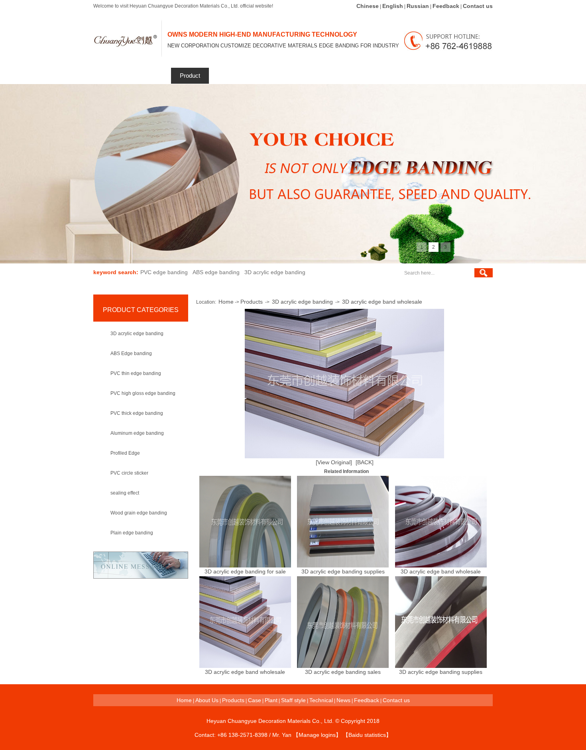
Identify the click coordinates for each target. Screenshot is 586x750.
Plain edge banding (131, 533)
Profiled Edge (125, 453)
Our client (229, 75)
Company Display (273, 75)
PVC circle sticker (129, 473)
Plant (271, 700)
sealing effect (124, 493)
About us (151, 75)
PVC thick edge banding (136, 413)
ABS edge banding (216, 272)
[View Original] (334, 462)
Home (113, 75)
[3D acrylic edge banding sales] (343, 666)
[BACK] (365, 462)
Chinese (367, 6)
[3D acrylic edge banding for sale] (245, 565)
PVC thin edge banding (135, 373)
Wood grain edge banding (138, 513)
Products (251, 301)
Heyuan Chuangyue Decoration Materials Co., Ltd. (270, 721)
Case (254, 700)
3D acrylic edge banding (274, 272)
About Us (206, 700)
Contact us (478, 6)
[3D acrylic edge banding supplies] (343, 565)
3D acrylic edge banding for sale (245, 571)
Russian (418, 6)
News (394, 75)
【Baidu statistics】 (367, 735)
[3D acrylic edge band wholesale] (441, 565)
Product (190, 75)
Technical (356, 75)
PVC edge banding (164, 272)
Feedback (446, 6)
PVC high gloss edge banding (142, 393)
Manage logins (317, 735)
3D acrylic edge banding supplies (343, 571)
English (392, 6)
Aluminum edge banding (137, 433)
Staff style (317, 75)
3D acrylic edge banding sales (343, 672)
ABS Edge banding (131, 353)
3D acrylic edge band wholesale (382, 301)
